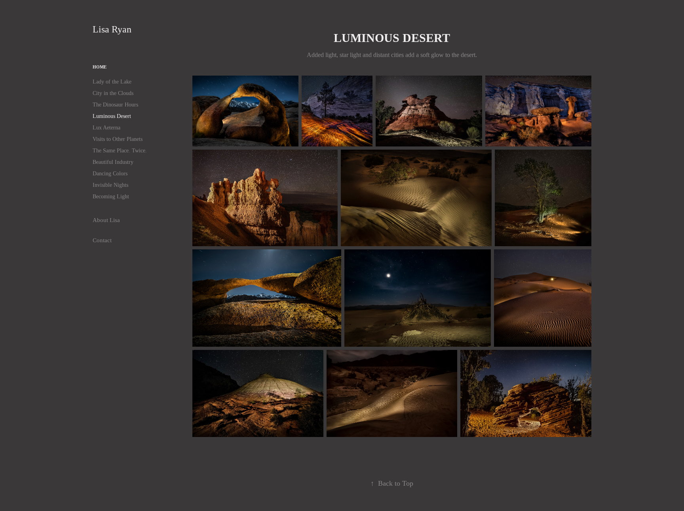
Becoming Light (111, 196)
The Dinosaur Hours (115, 105)
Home (99, 67)
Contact (102, 240)
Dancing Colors (110, 174)
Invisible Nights (110, 185)
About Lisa (106, 220)
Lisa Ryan (116, 29)
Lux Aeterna (106, 128)
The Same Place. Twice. (120, 151)
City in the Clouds (113, 93)
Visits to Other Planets (117, 139)
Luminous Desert (112, 116)
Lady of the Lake (112, 82)
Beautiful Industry (113, 162)
